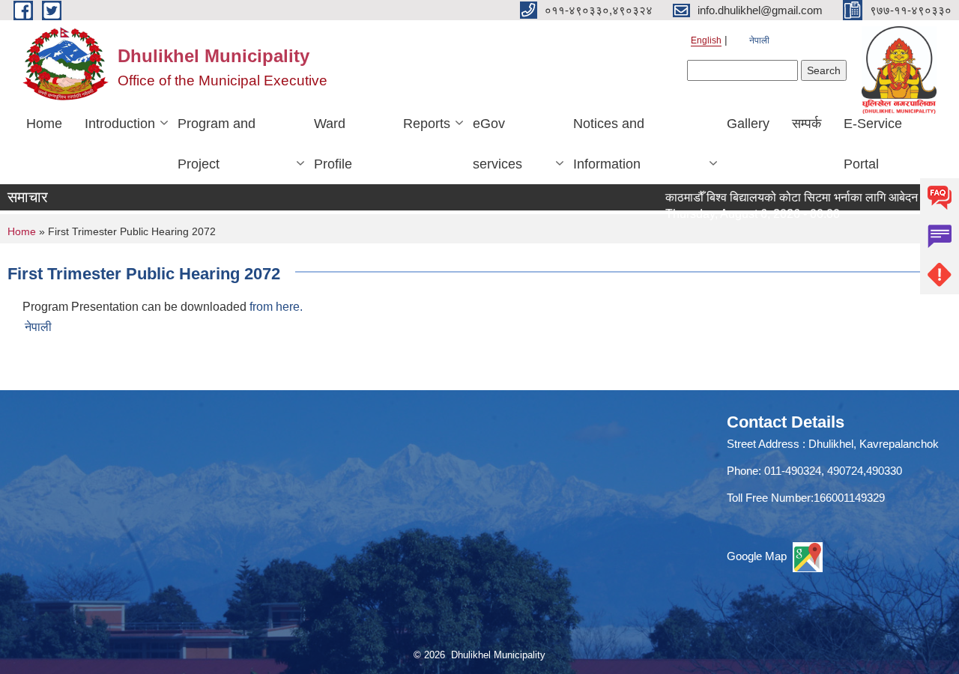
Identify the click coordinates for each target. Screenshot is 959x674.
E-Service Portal (873, 143)
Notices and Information (608, 143)
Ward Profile (333, 143)
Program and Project (216, 143)
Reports (426, 123)
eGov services (497, 143)
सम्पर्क (806, 123)
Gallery (748, 123)
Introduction (120, 123)
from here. (276, 306)
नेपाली (759, 40)
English (706, 40)
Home (44, 123)
